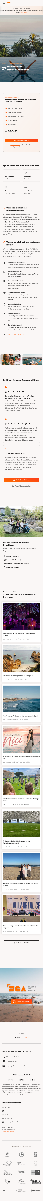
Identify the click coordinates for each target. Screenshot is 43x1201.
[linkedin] (32, 1080)
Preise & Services (12, 556)
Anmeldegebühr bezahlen (12, 1122)
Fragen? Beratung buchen (22, 486)
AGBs (6, 1114)
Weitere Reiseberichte (22, 943)
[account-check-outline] (40, 2)
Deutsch (26, 1037)
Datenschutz (8, 1118)
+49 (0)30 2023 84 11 (12, 1056)
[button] (3, 360)
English (17, 1037)
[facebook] (10, 1080)
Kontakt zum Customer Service (17, 563)
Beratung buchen (12, 567)
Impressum (8, 1111)
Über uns (7, 1107)
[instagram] (21, 1080)
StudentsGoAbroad (8, 1131)
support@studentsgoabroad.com (17, 1066)
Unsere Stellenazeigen (14, 560)
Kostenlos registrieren (21, 140)
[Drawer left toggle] (4, 2)
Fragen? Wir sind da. (23, 1001)
